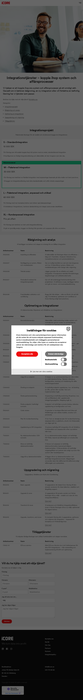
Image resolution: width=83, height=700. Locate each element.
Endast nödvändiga (56, 354)
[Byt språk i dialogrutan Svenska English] (68, 329)
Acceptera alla (27, 354)
